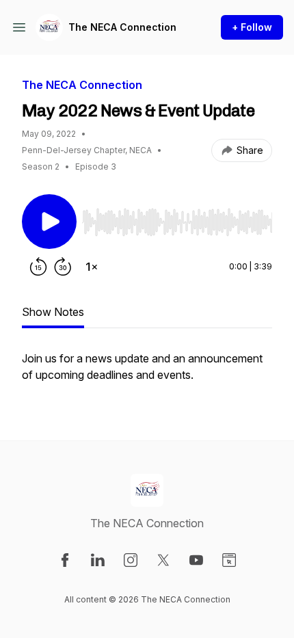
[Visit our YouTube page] (196, 560)
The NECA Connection (122, 27)
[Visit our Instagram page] (130, 560)
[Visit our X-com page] (163, 560)
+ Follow (252, 27)
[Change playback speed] (91, 266)
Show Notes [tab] (53, 312)
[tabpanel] (147, 373)
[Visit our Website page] (229, 560)
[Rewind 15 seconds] (38, 266)
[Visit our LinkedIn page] (98, 560)
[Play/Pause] (49, 221)
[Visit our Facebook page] (65, 560)
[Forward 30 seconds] (62, 266)
